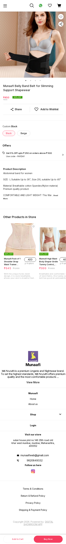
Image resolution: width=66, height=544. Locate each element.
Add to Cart (17, 539)
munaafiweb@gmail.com (35, 455)
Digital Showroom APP (38, 523)
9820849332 (35, 460)
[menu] (5, 6)
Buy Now (48, 539)
